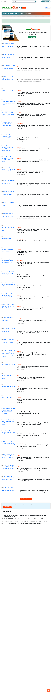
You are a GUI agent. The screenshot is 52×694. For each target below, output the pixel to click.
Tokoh (21, 13)
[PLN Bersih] (47, 7)
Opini (25, 13)
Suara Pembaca (6, 506)
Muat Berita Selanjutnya (26, 498)
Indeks (29, 13)
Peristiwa (17, 13)
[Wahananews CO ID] (14, 8)
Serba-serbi (11, 13)
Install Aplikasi (32, 37)
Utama (5, 13)
